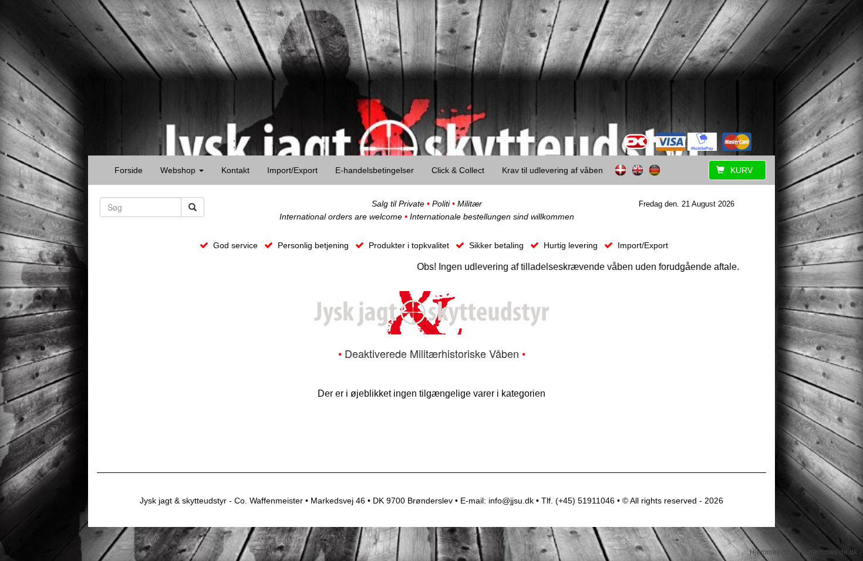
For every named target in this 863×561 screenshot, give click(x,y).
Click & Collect (458, 170)
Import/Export (292, 170)
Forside (128, 170)
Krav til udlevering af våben (552, 170)
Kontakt (235, 170)
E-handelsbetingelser (374, 170)
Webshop (179, 170)
